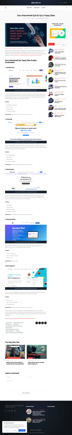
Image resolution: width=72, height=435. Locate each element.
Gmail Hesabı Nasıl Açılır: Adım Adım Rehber (61, 87)
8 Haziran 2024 (60, 63)
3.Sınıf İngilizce (57, 91)
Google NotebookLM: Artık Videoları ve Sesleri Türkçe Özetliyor (60, 73)
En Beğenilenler (63, 45)
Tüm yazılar (29, 18)
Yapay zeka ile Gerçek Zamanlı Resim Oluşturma (36, 363)
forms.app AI (38, 55)
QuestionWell (32, 55)
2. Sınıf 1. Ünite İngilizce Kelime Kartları (59, 52)
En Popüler (51, 44)
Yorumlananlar (57, 45)
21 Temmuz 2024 (63, 56)
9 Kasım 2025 (42, 418)
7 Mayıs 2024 (61, 92)
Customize (7, 430)
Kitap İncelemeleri (35, 418)
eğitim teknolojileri (18, 322)
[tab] (51, 44)
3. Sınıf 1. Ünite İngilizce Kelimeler (59, 95)
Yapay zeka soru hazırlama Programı (14, 332)
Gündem (58, 112)
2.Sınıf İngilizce (57, 49)
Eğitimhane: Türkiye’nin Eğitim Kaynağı (59, 116)
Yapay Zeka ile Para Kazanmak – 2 (59, 102)
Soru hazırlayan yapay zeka (12, 329)
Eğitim (33, 18)
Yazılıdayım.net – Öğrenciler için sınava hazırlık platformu (60, 58)
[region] (14, 427)
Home (25, 18)
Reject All (14, 430)
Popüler (10, 48)
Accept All (22, 430)
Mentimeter (26, 55)
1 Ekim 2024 (26, 48)
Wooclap (22, 55)
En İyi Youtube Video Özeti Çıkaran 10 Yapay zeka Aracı (60, 109)
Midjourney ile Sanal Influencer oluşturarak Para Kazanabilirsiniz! (15, 363)
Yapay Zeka (20, 48)
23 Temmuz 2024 (62, 85)
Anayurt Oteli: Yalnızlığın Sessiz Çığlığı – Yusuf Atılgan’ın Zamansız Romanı (38, 421)
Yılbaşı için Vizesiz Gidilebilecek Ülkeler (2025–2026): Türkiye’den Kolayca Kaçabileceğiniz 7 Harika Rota (38, 413)
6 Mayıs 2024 (61, 50)
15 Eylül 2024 (57, 99)
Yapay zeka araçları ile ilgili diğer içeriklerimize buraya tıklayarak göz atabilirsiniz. (20, 318)
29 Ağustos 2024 (31, 360)
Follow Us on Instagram (36, 430)
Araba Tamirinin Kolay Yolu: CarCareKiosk (60, 65)
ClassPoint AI (17, 55)
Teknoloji (15, 48)
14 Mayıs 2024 (8, 360)
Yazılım (56, 63)
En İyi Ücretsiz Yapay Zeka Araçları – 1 (60, 81)
